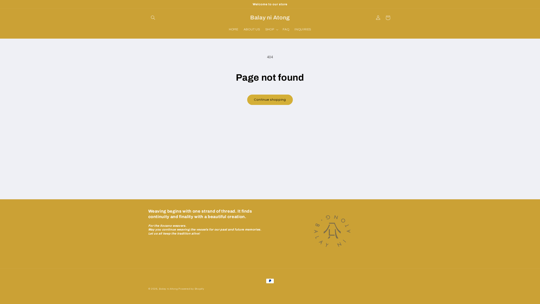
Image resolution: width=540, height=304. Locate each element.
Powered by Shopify (191, 289)
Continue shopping (270, 99)
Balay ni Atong (168, 289)
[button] (153, 18)
